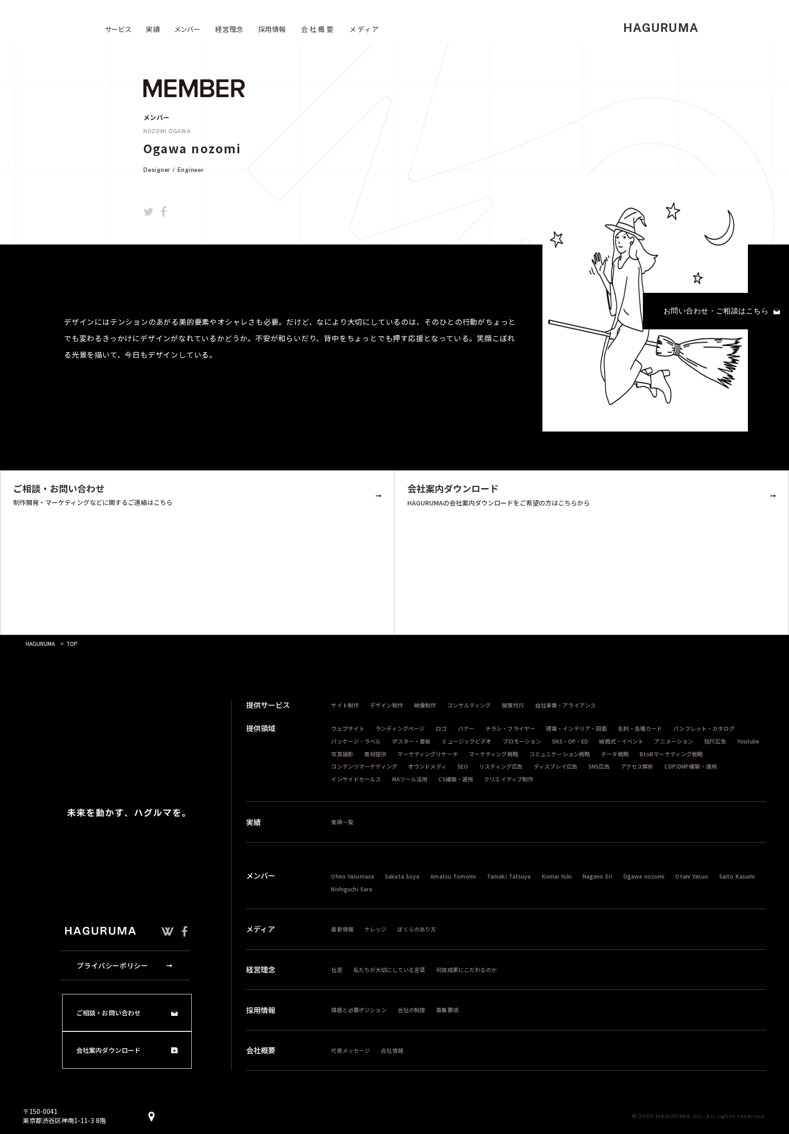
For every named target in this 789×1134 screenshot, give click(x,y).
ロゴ (441, 728)
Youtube (748, 741)
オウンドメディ (427, 766)
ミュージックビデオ (466, 741)
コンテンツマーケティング (364, 766)
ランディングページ (400, 728)
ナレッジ (375, 929)
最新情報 (342, 929)
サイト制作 (345, 705)
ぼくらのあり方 (416, 929)
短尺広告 (715, 741)
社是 (336, 969)
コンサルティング (469, 705)
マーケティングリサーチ (427, 754)
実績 (253, 822)
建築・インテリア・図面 (576, 728)
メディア (260, 928)
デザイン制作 (386, 705)
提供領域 (260, 728)
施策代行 (513, 705)
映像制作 (425, 705)
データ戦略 (615, 754)
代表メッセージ (350, 1050)
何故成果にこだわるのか (466, 969)
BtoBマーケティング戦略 (671, 754)
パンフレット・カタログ (703, 728)
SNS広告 (599, 766)
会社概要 (260, 1050)
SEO (463, 766)
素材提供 (375, 754)
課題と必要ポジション (358, 1010)
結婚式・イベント (621, 741)
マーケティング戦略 (493, 754)
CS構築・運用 (455, 779)
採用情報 (260, 1009)
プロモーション (522, 741)
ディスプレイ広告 (556, 766)
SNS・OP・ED (570, 741)
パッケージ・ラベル (356, 741)
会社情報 (392, 1050)
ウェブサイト (347, 728)
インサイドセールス (356, 779)
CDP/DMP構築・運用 (690, 766)
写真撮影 (342, 754)
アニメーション (673, 741)
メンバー (260, 875)
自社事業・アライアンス (565, 705)
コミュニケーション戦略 (559, 754)
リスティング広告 (501, 766)
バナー (466, 728)
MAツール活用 (410, 779)
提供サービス (268, 704)
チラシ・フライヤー (510, 728)
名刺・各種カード (640, 728)
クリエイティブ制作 (508, 779)
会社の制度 (412, 1010)
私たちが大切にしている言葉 (389, 969)
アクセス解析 (637, 766)
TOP (72, 643)
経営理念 (260, 969)
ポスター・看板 (411, 741)
